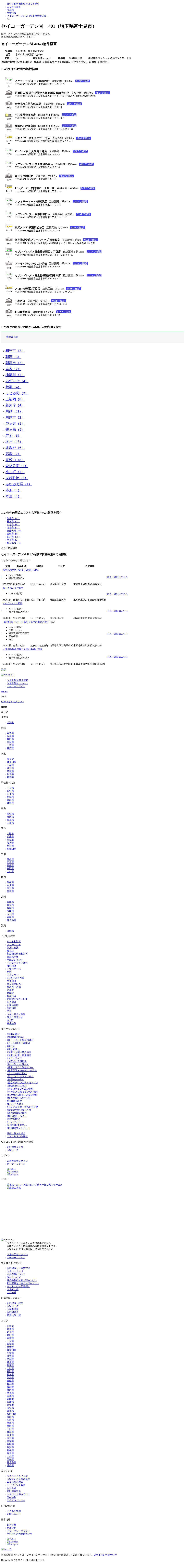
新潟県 (10, 797)
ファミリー (12, 975)
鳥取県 (10, 868)
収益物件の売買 (15, 1482)
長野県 (10, 791)
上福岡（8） (15, 399)
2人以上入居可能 (15, 978)
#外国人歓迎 (13, 1034)
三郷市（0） (13, 533)
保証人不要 (12, 956)
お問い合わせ (14, 1514)
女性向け (11, 966)
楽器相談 (11, 1008)
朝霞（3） (13, 357)
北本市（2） (13, 527)
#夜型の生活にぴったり (19, 1110)
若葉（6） (13, 435)
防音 (9, 1011)
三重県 (10, 823)
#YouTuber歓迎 (14, 1101)
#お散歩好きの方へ (17, 1125)
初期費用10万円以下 (17, 999)
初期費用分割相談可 (17, 953)
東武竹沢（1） (16, 478)
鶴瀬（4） (13, 387)
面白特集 (11, 1497)
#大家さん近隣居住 (17, 1061)
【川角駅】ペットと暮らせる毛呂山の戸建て (26, 622)
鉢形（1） (13, 490)
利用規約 (11, 1528)
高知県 (10, 888)
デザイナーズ (14, 969)
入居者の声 (12, 1289)
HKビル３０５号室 (12, 603)
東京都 (10, 759)
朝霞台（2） (15, 363)
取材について (14, 1277)
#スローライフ (14, 1058)
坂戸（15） (14, 442)
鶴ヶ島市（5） (14, 543)
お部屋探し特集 (15, 1303)
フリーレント (14, 944)
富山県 (10, 800)
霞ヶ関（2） (15, 423)
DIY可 (10, 1020)
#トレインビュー (15, 1122)
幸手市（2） (13, 540)
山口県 (10, 871)
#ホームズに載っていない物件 (22, 1091)
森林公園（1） (16, 466)
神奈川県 (11, 762)
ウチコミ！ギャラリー (18, 1494)
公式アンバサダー (16, 1500)
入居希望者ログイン (17, 683)
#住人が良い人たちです (19, 1098)
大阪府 (10, 833)
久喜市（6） (13, 524)
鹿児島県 (11, 920)
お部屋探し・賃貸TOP (18, 1268)
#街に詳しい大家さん (18, 1064)
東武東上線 (12, 337)
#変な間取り (13, 1049)
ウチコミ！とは (15, 1271)
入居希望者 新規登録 (17, 680)
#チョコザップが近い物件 (20, 1088)
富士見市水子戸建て (13, 588)
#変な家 (11, 1046)
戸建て (10, 990)
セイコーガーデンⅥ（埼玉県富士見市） (28, 16)
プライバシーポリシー (18, 1531)
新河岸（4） (15, 405)
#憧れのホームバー (17, 1116)
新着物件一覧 (14, 1315)
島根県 (10, 865)
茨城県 (10, 771)
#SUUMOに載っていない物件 (22, 1094)
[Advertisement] (92, 1214)
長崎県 (10, 908)
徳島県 (10, 891)
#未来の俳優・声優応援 (19, 1055)
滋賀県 (10, 842)
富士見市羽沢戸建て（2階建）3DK (21, 570)
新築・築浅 (12, 947)
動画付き (11, 996)
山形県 (10, 745)
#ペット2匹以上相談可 (18, 1043)
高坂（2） (13, 454)
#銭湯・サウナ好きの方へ (20, 1067)
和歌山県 (11, 848)
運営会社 (11, 1525)
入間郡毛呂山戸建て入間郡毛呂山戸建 (22, 649)
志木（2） (13, 369)
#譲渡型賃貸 (13, 1119)
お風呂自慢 (12, 1005)
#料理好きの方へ (15, 1079)
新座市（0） (13, 518)
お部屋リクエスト (16, 1147)
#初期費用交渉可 (15, 1037)
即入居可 (11, 1002)
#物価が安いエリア (17, 1085)
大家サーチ (12, 1150)
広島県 (10, 862)
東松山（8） (15, 460)
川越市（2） (15, 417)
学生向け (11, 981)
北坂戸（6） (15, 448)
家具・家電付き (15, 1017)
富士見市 (11, 13)
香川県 (10, 885)
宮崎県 (10, 917)
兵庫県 (10, 836)
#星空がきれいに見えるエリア (22, 1082)
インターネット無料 (17, 963)
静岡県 (10, 817)
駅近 (9, 972)
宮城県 (10, 742)
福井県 (10, 803)
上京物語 (11, 1292)
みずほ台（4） (16, 381)
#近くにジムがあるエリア (20, 1076)
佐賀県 (10, 905)
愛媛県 (10, 882)
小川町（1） (15, 472)
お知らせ (11, 1488)
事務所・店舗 (14, 987)
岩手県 (10, 736)
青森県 (10, 733)
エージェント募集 (16, 1485)
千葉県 (10, 765)
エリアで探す (14, 6)
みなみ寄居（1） (18, 484)
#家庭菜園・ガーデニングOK (22, 1070)
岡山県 (10, 859)
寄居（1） (13, 496)
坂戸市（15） (14, 536)
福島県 (10, 748)
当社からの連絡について (19, 1534)
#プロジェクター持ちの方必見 (22, 1107)
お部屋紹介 (12, 1312)
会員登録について (16, 1274)
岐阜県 (10, 820)
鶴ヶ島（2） (15, 429)
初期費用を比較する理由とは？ (23, 1283)
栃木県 (10, 774)
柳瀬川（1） (15, 375)
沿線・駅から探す (16, 1133)
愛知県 (10, 814)
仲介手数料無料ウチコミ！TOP (23, 3)
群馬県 (10, 777)
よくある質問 (14, 1511)
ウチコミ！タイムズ (17, 1476)
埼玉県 (10, 10)
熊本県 (10, 911)
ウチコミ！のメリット (12, 701)
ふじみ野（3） (16, 393)
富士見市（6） (14, 530)
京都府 (10, 839)
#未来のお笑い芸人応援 (19, 1052)
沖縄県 (10, 931)
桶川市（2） (13, 521)
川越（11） (14, 411)
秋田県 (10, 739)
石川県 (10, 794)
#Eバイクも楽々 (15, 1104)
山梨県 (10, 788)
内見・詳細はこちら (117, 577)
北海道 (10, 722)
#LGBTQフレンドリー (18, 1128)
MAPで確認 (82, 81)
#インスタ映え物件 (17, 1073)
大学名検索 (12, 1309)
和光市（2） (15, 351)
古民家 (10, 993)
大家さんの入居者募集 (18, 1479)
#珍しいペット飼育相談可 (20, 1040)
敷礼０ (10, 950)
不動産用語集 (14, 1491)
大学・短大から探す (17, 1136)
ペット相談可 (14, 941)
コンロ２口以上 (15, 984)
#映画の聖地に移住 (17, 1113)
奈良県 (10, 845)
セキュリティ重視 (16, 1014)
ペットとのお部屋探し (18, 1286)
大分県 (10, 914)
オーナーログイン (16, 686)
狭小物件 (11, 1023)
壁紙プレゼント (15, 959)
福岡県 (10, 902)
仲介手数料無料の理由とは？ (22, 1280)
